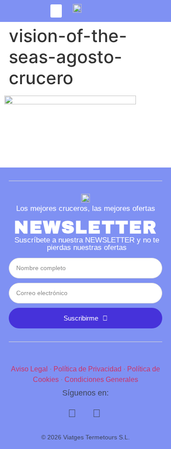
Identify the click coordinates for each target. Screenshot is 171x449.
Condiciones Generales (101, 379)
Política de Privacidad (87, 369)
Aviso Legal (29, 369)
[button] (56, 11)
